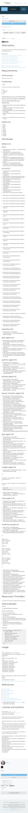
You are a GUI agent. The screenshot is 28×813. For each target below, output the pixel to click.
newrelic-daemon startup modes (8, 693)
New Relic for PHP (6, 691)
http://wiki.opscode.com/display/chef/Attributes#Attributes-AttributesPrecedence (13, 681)
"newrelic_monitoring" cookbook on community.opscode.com (12, 699)
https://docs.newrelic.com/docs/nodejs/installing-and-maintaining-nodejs (12, 61)
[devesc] (2, 767)
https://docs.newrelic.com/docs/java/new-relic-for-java (10, 60)
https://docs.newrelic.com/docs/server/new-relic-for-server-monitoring (12, 55)
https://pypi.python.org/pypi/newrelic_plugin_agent (11, 65)
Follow (15, 23)
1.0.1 (13, 21)
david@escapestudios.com (12, 711)
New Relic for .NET (6, 695)
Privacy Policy (20, 809)
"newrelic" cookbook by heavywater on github (10, 698)
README (3, 38)
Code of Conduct (5, 809)
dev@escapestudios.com (17, 712)
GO (23, 9)
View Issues (14, 777)
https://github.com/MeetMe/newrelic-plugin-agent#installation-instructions (14, 67)
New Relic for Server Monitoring (8, 690)
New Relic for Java (6, 697)
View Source (14, 774)
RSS (3, 16)
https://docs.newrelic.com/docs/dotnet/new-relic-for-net (10, 59)
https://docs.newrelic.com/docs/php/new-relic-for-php (9, 56)
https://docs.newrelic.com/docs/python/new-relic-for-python (10, 57)
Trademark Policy (13, 810)
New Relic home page (6, 688)
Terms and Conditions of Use (12, 809)
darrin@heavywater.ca (18, 702)
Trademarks (5, 806)
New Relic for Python (6, 694)
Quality (12, 38)
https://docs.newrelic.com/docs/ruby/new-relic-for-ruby (10, 63)
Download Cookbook (14, 793)
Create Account (18, 3)
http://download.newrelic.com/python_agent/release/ (17, 365)
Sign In (25, 3)
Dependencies (8, 38)
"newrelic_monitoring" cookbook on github (9, 701)
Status (18, 810)
